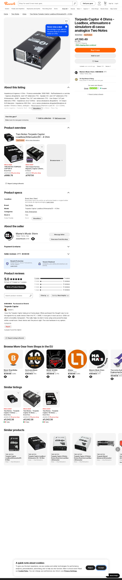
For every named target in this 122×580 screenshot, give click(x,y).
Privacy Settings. (70, 571)
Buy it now (95, 50)
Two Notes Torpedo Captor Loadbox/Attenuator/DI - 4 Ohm (33, 135)
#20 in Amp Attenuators (33, 140)
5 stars (37, 278)
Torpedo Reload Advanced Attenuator (104, 457)
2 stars (37, 287)
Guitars (7, 8)
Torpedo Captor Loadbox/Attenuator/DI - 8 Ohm (13, 458)
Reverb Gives (104, 9)
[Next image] (20, 153)
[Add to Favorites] (66, 21)
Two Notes (29, 205)
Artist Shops (95, 9)
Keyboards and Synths (33, 8)
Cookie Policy (23, 571)
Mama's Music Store (87, 72)
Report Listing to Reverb (96, 94)
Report (8, 326)
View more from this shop (59, 239)
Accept (101, 568)
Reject (90, 568)
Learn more (50, 202)
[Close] (66, 27)
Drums (56, 8)
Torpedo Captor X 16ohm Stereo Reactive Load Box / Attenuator (82, 458)
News (78, 9)
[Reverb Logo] (9, 3)
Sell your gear (88, 3)
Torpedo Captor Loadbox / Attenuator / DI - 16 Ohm (37, 457)
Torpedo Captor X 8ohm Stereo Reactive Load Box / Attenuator (59, 458)
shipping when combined (86, 45)
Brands (73, 9)
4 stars (37, 281)
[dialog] (61, 567)
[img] (99, 72)
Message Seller (59, 234)
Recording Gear (47, 8)
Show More (37, 108)
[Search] (74, 3)
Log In (116, 3)
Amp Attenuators (31, 212)
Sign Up (111, 3)
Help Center (113, 9)
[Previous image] (6, 153)
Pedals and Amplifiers (18, 8)
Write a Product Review (15, 287)
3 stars (37, 284)
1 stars (37, 290)
